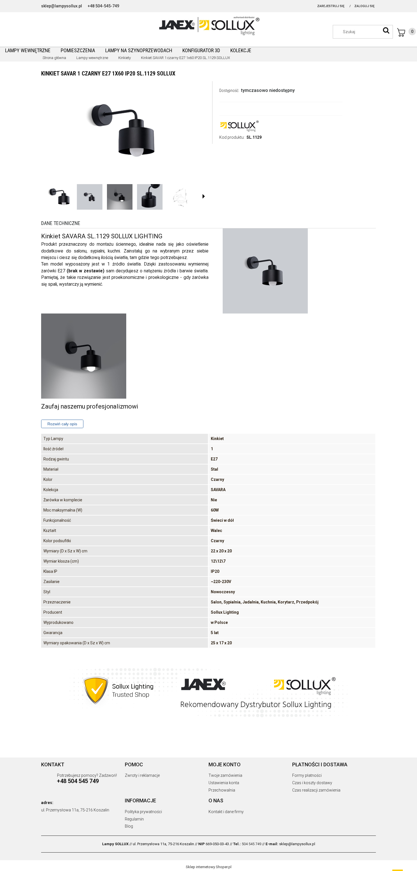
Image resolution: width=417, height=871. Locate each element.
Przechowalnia (221, 790)
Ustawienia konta (223, 782)
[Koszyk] (406, 32)
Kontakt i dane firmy (226, 811)
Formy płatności (307, 775)
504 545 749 (251, 844)
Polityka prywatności (143, 811)
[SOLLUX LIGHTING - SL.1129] (59, 197)
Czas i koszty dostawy (312, 782)
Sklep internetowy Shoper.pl (208, 867)
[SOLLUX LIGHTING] (239, 125)
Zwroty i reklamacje (142, 775)
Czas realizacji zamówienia (316, 790)
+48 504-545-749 (103, 6)
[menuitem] (28, 50)
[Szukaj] (386, 30)
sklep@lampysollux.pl (61, 6)
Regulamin (134, 819)
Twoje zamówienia (225, 775)
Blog (129, 826)
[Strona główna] (208, 25)
